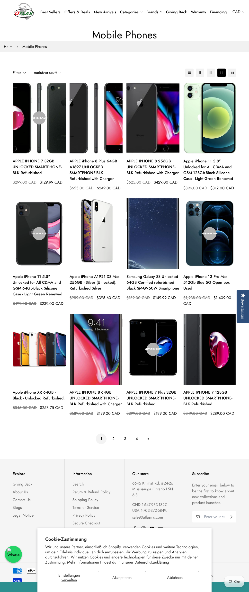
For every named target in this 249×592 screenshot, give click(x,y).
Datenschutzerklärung (151, 562)
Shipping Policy (85, 500)
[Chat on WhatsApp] (13, 554)
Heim (8, 46)
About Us (20, 492)
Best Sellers (50, 12)
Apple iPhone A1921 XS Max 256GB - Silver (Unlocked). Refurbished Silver (94, 282)
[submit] (230, 516)
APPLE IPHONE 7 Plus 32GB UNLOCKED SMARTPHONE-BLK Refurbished (151, 398)
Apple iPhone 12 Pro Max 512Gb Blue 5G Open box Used (206, 282)
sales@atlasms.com (147, 517)
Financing (218, 12)
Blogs (17, 507)
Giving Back (176, 12)
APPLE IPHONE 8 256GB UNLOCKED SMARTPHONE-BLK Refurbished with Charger (152, 167)
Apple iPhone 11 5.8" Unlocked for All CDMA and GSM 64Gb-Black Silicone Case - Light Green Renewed (37, 285)
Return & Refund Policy (91, 492)
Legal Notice (23, 515)
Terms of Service (85, 507)
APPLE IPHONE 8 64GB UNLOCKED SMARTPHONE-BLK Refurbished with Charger (96, 398)
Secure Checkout (86, 523)
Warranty (198, 12)
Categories (129, 12)
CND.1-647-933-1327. (149, 504)
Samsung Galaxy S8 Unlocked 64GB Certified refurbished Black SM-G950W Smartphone (152, 282)
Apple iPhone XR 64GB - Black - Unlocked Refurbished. (39, 395)
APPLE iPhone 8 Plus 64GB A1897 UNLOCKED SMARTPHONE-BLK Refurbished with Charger (93, 169)
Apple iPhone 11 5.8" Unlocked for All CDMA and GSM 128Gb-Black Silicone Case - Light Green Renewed (208, 169)
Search (78, 484)
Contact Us (21, 500)
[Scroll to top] (239, 565)
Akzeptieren (122, 577)
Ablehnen (175, 577)
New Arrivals (105, 12)
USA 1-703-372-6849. (149, 510)
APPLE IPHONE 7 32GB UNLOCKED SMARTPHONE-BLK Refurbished (37, 167)
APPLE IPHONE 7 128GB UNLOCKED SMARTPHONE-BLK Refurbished (207, 398)
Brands (152, 12)
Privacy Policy (83, 515)
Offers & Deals (77, 12)
